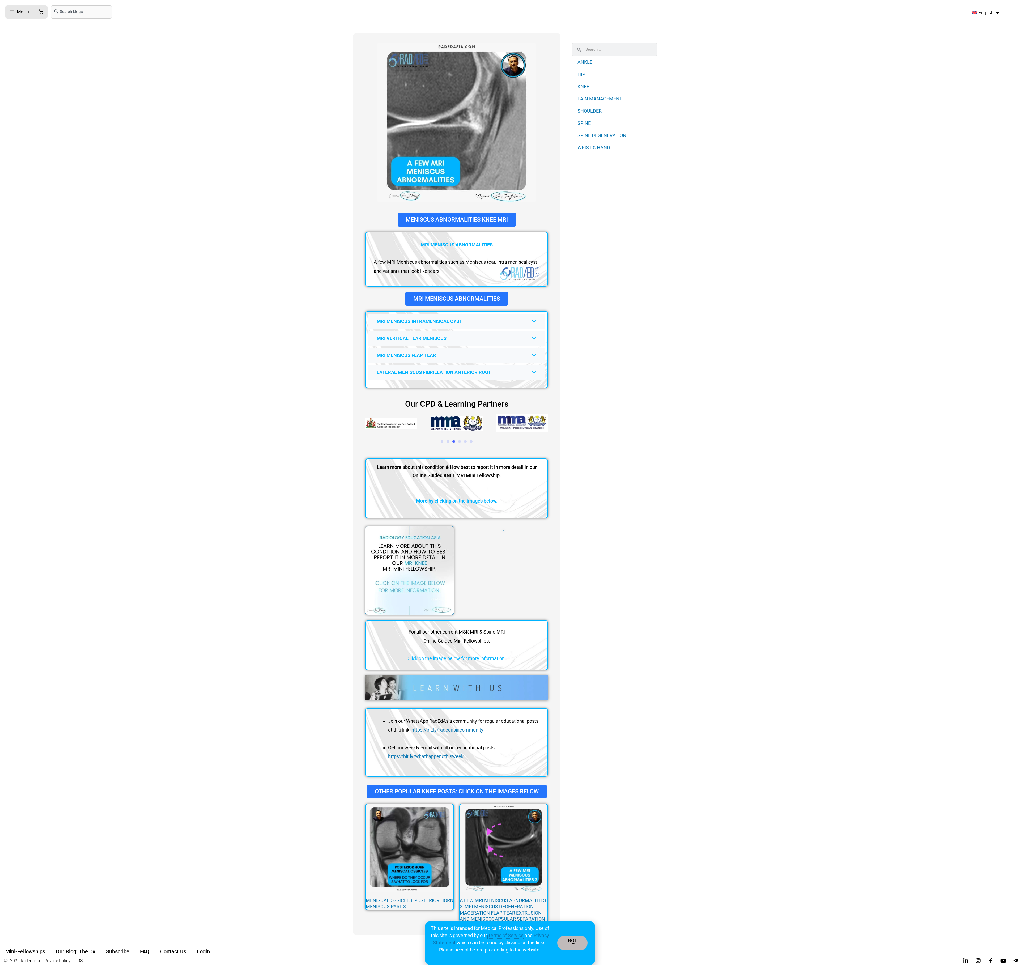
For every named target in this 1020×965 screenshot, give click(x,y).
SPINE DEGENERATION (601, 135)
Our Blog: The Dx (75, 951)
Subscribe (117, 951)
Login (203, 951)
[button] (26, 12)
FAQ (145, 951)
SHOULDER (589, 111)
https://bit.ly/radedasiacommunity (447, 730)
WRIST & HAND (593, 147)
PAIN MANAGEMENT (599, 98)
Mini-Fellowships (25, 951)
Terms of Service (506, 935)
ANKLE (584, 62)
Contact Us (173, 951)
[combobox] (81, 12)
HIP (581, 74)
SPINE (584, 123)
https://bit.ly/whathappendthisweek (426, 756)
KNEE (583, 86)
